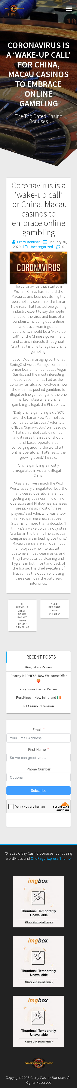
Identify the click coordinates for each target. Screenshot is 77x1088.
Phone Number (38, 769)
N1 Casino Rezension (38, 706)
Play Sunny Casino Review (38, 689)
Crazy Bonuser (28, 241)
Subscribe (38, 790)
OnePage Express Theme (51, 858)
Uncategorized (41, 246)
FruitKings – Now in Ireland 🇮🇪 (38, 697)
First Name (37, 749)
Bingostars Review (38, 667)
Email (37, 729)
